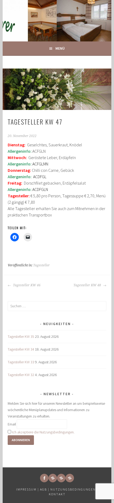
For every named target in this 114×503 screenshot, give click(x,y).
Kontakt (57, 494)
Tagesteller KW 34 (21, 349)
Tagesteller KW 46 (26, 285)
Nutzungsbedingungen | (74, 489)
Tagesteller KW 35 (21, 336)
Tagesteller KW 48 (87, 285)
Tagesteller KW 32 (21, 374)
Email (12, 424)
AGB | (44, 489)
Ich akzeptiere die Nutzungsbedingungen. (43, 432)
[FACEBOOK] (44, 478)
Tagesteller (41, 265)
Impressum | (28, 489)
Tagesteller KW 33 (21, 362)
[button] (53, 478)
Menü (60, 48)
